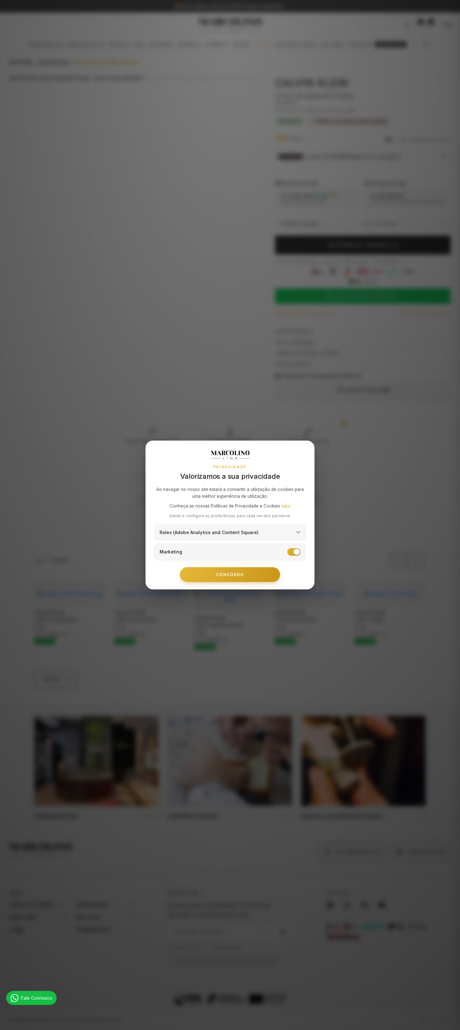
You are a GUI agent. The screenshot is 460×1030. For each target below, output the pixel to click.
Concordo (230, 574)
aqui (285, 505)
